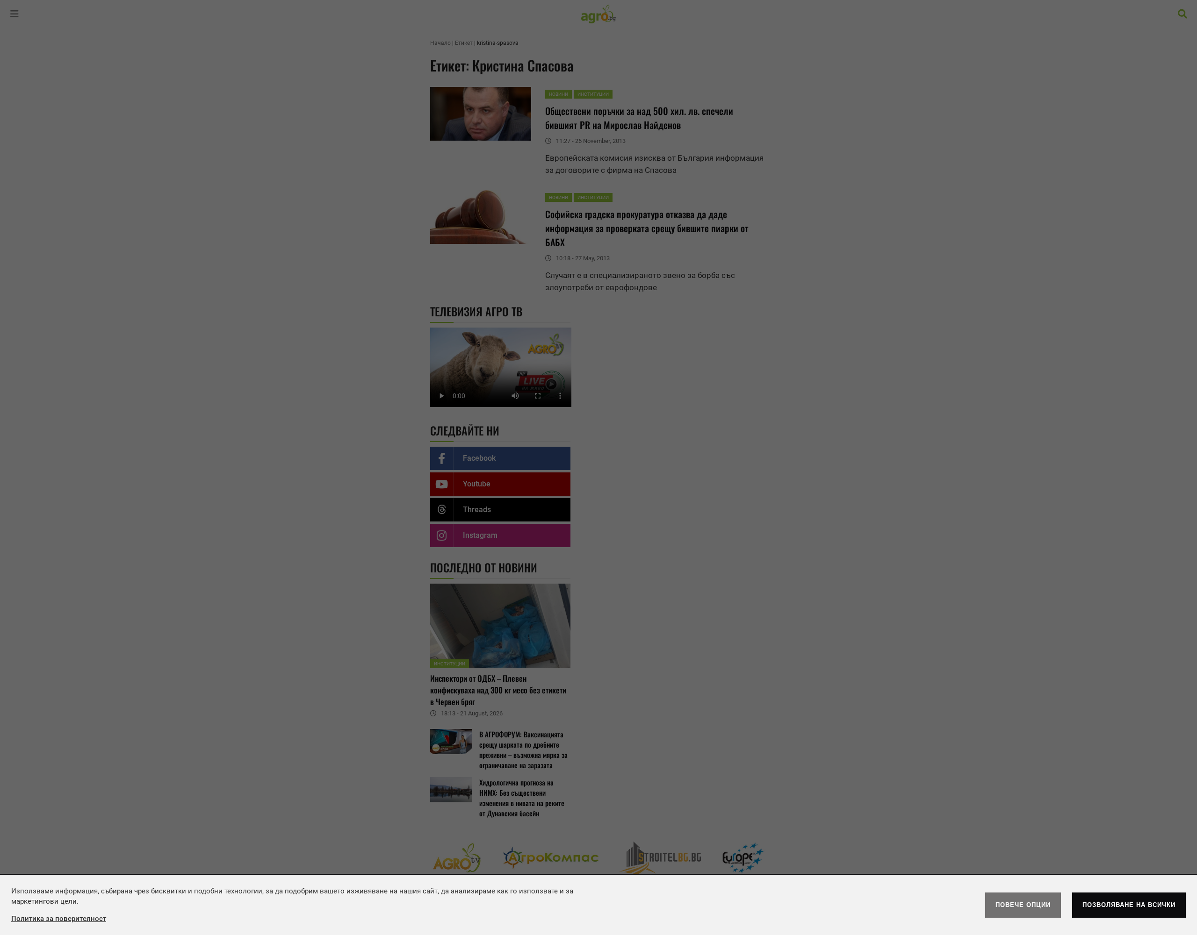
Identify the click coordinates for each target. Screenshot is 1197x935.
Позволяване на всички (1128, 904)
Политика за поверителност (58, 918)
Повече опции (1023, 904)
